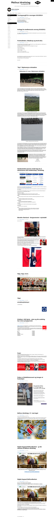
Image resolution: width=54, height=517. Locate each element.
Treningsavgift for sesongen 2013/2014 (30, 15)
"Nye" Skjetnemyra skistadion (27, 67)
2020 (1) (9, 27)
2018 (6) (9, 30)
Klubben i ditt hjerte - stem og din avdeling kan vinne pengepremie (31, 320)
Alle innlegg (9, 16)
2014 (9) (9, 36)
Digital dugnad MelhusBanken (32, 471)
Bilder (13, 13)
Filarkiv (16, 13)
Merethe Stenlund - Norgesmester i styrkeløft (31, 217)
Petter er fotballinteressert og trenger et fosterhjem (30, 378)
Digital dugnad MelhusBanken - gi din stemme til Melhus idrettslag (29, 447)
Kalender (19, 13)
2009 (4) (9, 43)
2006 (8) (9, 47)
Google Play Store (28, 187)
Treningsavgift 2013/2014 (20, 22)
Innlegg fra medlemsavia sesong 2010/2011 (31, 29)
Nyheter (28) (9, 19)
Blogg (10, 13)
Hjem (8, 13)
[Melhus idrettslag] (25, 2)
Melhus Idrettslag (22, 17)
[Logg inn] (53, 0)
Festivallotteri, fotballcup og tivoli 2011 (29, 40)
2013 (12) (9, 37)
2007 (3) (9, 46)
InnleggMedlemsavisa (24, 33)
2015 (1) (9, 34)
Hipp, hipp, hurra (22, 274)
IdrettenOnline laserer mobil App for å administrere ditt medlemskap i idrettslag (30, 169)
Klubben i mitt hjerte (20, 325)
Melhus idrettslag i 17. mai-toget (27, 413)
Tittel (19, 298)
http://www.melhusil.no (14, 10)
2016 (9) (9, 33)
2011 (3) (9, 40)
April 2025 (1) (9, 24)
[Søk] (51, 0)
